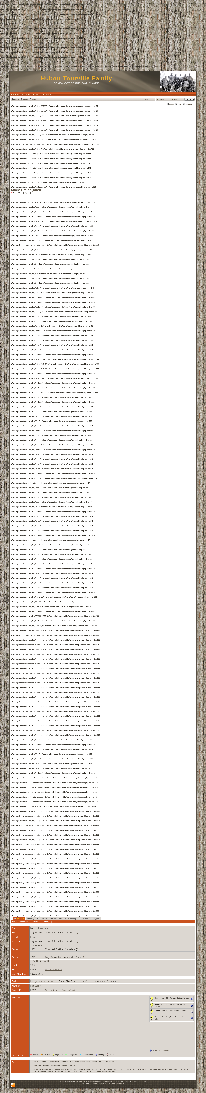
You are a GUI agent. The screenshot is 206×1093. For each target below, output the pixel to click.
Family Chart (68, 990)
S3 (36, 1066)
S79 (36, 1069)
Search (25, 99)
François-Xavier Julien (41, 981)
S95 (36, 1062)
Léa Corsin (35, 985)
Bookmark (189, 104)
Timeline (85, 919)
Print (179, 104)
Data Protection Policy (115, 1083)
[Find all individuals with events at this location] (74, 932)
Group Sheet (51, 990)
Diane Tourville (98, 1083)
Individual (20, 919)
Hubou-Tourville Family (76, 78)
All (54, 922)
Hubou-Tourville (53, 969)
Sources (35, 922)
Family (31, 919)
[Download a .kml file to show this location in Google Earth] (192, 999)
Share (171, 104)
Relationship (71, 919)
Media (162, 99)
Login (34, 99)
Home (16, 99)
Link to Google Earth (161, 1050)
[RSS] (13, 1085)
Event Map (45, 922)
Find (146, 99)
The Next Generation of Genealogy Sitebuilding (94, 1081)
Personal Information (20, 922)
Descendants (57, 919)
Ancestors (43, 919)
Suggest (96, 919)
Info (175, 99)
